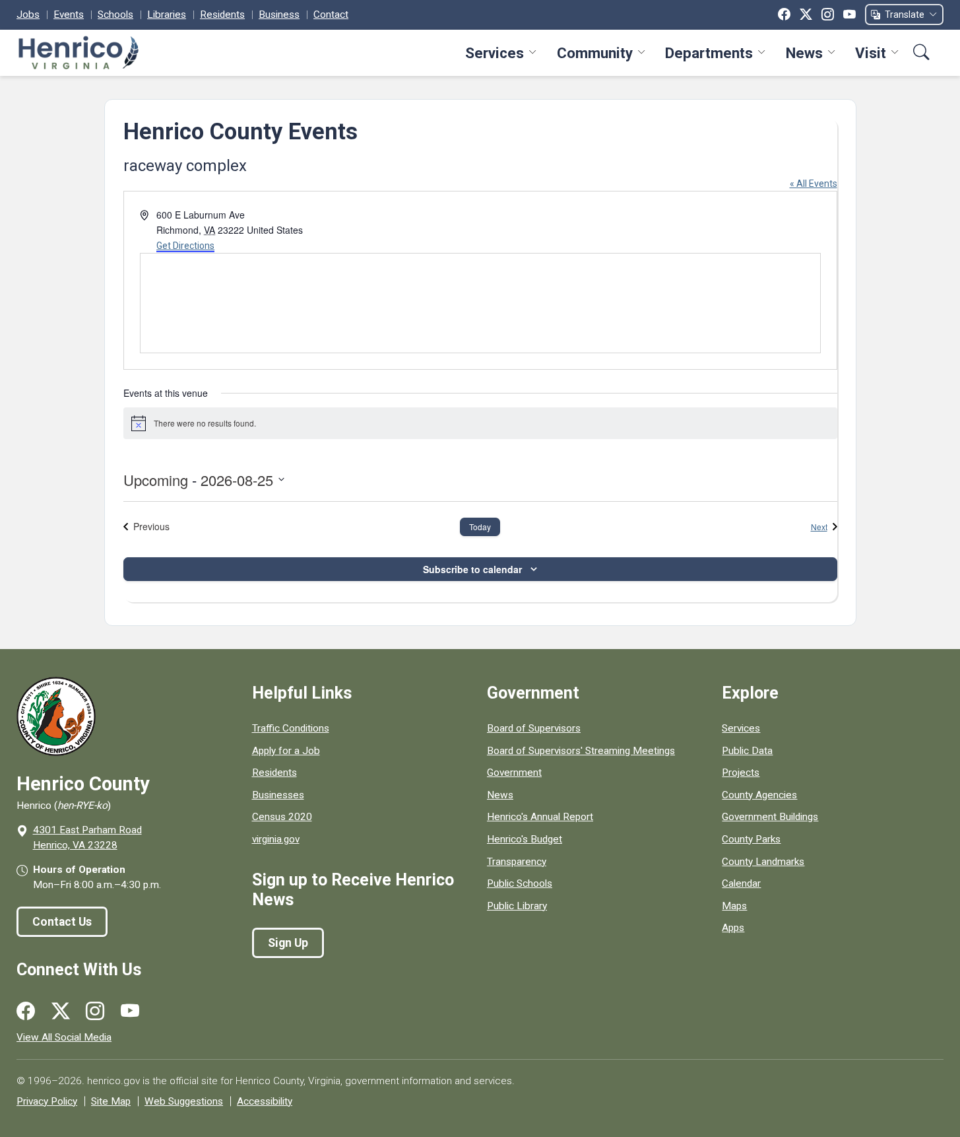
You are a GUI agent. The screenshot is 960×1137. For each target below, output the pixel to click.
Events (68, 14)
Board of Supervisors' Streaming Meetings (581, 751)
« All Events (813, 183)
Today (480, 526)
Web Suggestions (183, 1101)
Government (514, 772)
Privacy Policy (46, 1101)
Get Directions (185, 245)
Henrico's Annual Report (540, 817)
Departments (709, 52)
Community (595, 52)
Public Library (517, 906)
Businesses (278, 795)
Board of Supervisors (534, 728)
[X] (806, 14)
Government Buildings (770, 817)
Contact (330, 14)
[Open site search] (921, 52)
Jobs (28, 14)
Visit (870, 52)
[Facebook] (784, 14)
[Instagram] (827, 14)
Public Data (747, 751)
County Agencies (759, 795)
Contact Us (62, 921)
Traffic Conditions (290, 728)
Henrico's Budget (524, 839)
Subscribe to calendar (472, 569)
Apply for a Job (286, 751)
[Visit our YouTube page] (130, 1011)
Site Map (111, 1101)
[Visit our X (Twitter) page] (60, 1011)
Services (494, 52)
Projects (740, 772)
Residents (222, 14)
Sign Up (288, 942)
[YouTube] (849, 14)
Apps (733, 928)
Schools (115, 14)
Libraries (166, 14)
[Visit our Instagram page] (95, 1011)
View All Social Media (64, 1037)
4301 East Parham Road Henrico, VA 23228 (87, 837)
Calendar (741, 883)
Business (279, 14)
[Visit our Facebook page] (25, 1011)
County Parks (751, 839)
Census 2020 (282, 817)
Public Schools (519, 883)
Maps (734, 906)
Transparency (516, 862)
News (804, 52)
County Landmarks (763, 862)
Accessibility (264, 1101)
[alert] (480, 423)
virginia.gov (276, 839)
